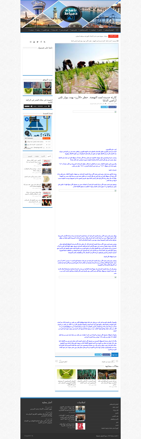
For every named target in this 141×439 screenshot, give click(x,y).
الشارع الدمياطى (109, 30)
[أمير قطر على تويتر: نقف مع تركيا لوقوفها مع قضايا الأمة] (47, 187)
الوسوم (30, 156)
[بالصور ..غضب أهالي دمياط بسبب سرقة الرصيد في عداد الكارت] (47, 162)
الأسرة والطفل (84, 30)
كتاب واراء (54, 30)
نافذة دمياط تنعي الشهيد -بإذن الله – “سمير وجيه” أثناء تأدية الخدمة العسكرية (67, 408)
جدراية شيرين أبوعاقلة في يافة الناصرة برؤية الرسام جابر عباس (107, 382)
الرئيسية (117, 30)
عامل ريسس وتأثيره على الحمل (32, 176)
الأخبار (100, 30)
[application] (38, 106)
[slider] (27, 106)
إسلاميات (93, 30)
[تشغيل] (49, 106)
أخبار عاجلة (109, 41)
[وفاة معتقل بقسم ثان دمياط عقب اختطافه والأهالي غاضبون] (47, 194)
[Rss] (44, 41)
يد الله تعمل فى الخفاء (108, 361)
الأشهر (49, 156)
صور (117, 422)
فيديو (117, 425)
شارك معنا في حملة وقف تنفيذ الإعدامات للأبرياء (67, 424)
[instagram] (30, 41)
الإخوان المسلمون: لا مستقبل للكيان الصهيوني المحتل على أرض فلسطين (67, 382)
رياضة (38, 30)
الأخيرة (43, 156)
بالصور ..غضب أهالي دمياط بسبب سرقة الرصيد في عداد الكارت (33, 161)
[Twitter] (37, 41)
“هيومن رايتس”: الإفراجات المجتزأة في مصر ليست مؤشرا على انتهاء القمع (67, 417)
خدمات (32, 30)
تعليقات (37, 156)
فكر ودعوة (74, 30)
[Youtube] (34, 41)
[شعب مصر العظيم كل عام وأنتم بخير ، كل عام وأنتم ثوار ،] (47, 202)
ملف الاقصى (46, 30)
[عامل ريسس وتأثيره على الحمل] (47, 179)
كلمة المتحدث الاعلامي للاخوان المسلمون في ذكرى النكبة (92, 36)
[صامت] (32, 106)
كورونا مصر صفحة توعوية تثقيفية (109, 428)
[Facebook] (41, 41)
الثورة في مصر (64, 30)
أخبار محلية (96, 103)
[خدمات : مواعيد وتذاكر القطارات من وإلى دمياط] (47, 171)
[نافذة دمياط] (70, 14)
